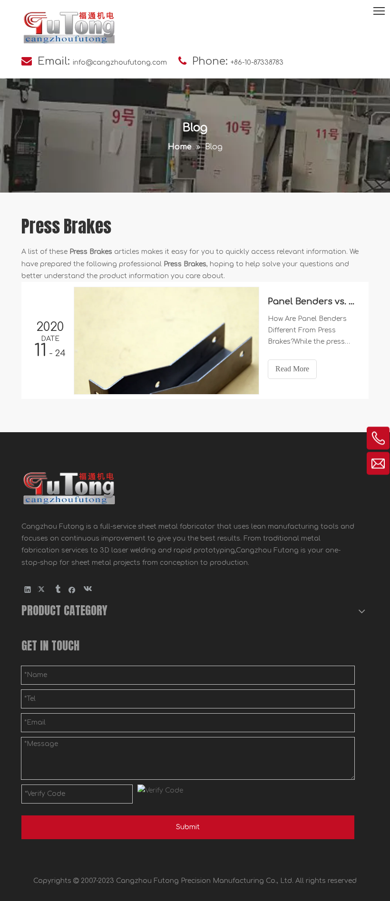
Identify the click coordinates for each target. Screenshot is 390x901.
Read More (292, 369)
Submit (188, 827)
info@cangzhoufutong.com (120, 62)
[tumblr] (57, 589)
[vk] (87, 589)
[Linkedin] (28, 589)
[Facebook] (72, 589)
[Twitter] (43, 589)
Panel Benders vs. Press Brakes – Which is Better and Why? (313, 301)
